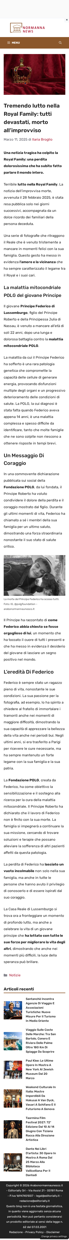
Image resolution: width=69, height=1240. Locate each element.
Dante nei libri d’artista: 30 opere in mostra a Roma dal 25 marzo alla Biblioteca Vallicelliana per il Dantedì (41, 1162)
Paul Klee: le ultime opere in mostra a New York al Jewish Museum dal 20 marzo (39, 1069)
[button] (60, 43)
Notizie (15, 975)
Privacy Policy (34, 1232)
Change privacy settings (54, 1236)
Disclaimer (53, 1232)
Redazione (16, 1232)
